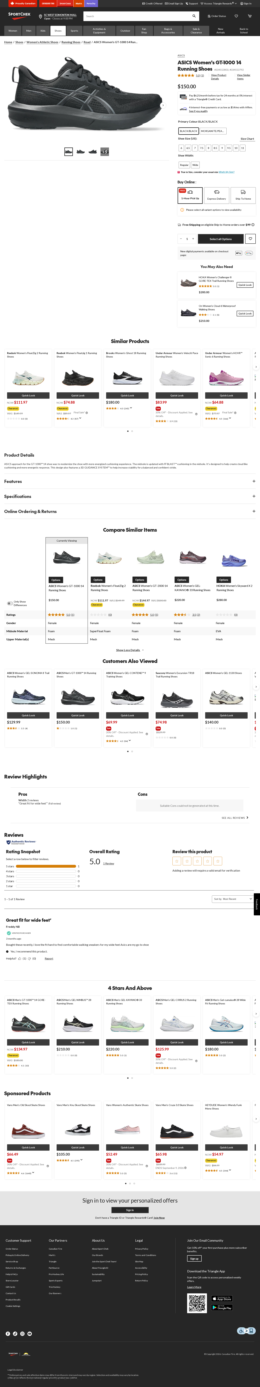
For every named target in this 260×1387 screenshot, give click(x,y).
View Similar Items (243, 76)
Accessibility (141, 1268)
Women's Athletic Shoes (42, 42)
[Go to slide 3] (92, 151)
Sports (74, 30)
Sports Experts (56, 1280)
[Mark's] (79, 3)
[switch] (12, 603)
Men (28, 30)
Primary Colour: (188, 121)
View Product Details (218, 76)
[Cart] (250, 16)
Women (12, 30)
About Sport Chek (100, 1248)
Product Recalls (13, 1299)
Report (49, 958)
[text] (28, 419)
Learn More (194, 1287)
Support (193, 3)
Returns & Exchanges (16, 1268)
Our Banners (55, 1293)
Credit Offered (154, 3)
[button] (194, 16)
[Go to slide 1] (68, 151)
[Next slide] (256, 367)
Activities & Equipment (99, 30)
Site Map (139, 1261)
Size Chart (247, 138)
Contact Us (11, 1293)
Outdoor (125, 30)
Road (87, 42)
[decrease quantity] (181, 239)
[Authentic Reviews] (21, 842)
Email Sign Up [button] (175, 3)
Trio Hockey (54, 1287)
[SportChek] (65, 3)
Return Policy (141, 1280)
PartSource (54, 1268)
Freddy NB (13, 926)
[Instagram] (22, 1334)
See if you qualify (198, 111)
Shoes (58, 30)
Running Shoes (71, 42)
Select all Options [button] (221, 239)
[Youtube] (29, 1334)
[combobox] (236, 899)
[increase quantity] (193, 239)
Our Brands (97, 1255)
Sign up (194, 1258)
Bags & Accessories (168, 30)
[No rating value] (99, 615)
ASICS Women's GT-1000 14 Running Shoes (209, 65)
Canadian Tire (55, 1248)
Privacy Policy (141, 1248)
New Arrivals (220, 30)
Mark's (52, 1255)
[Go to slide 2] (80, 151)
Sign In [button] (248, 3)
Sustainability (98, 1274)
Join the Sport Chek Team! (104, 1261)
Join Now (159, 1217)
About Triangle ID (100, 1268)
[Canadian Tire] (48, 3)
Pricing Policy (141, 1274)
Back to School (244, 30)
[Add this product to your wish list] (250, 239)
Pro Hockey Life (56, 1274)
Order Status (218, 15)
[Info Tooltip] (252, 225)
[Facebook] (8, 1334)
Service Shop (12, 1261)
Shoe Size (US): (187, 138)
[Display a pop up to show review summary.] (81, 419)
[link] (192, 75)
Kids (43, 30)
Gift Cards (10, 1287)
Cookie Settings (13, 1306)
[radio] (188, 131)
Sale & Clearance (196, 30)
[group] (27, 408)
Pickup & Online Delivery (17, 1255)
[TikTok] (15, 1334)
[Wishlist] (236, 16)
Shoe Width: (186, 155)
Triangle (52, 1261)
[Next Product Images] (163, 105)
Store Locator (12, 1280)
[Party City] (91, 3)
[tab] (190, 195)
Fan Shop (144, 30)
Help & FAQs (12, 1274)
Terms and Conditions (145, 1255)
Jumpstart (97, 1280)
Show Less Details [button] (128, 650)
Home (8, 42)
